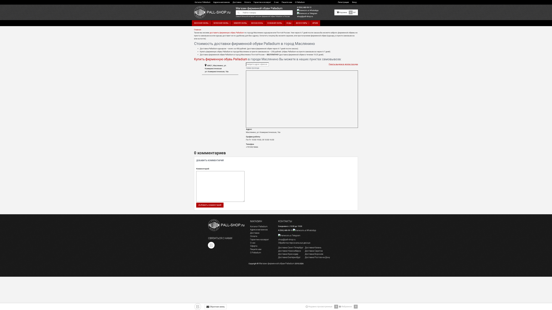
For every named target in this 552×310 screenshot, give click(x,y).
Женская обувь (201, 23)
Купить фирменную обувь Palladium (220, 59)
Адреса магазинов (221, 2)
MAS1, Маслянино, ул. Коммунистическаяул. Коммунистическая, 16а (216, 68)
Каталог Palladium (202, 2)
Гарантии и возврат (262, 2)
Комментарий (202, 169)
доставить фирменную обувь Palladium (227, 33)
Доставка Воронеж (314, 254)
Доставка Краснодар (288, 254)
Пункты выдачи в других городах (343, 64)
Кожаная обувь (274, 23)
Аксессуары (301, 23)
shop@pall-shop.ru (305, 16)
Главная (197, 30)
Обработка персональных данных (294, 243)
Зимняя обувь (240, 23)
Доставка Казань (313, 247)
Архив (315, 23)
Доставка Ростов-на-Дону (317, 257)
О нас (276, 2)
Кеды (288, 23)
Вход (354, 2)
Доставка (237, 2)
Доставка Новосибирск (289, 251)
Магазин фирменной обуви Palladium (259, 8)
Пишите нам (287, 2)
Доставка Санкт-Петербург (290, 247)
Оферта (253, 246)
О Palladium (300, 2)
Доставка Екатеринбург (289, 257)
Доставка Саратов (314, 251)
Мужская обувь (221, 23)
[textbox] (267, 12)
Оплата (247, 2)
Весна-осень (257, 23)
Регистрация (343, 2)
